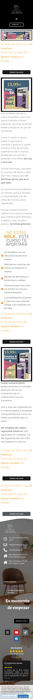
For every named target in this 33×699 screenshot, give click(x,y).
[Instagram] (7, 632)
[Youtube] (16, 632)
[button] (16, 18)
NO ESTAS (15, 234)
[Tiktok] (25, 632)
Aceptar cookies (23, 696)
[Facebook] (16, 638)
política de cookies (19, 693)
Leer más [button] (7, 678)
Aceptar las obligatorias (9, 696)
